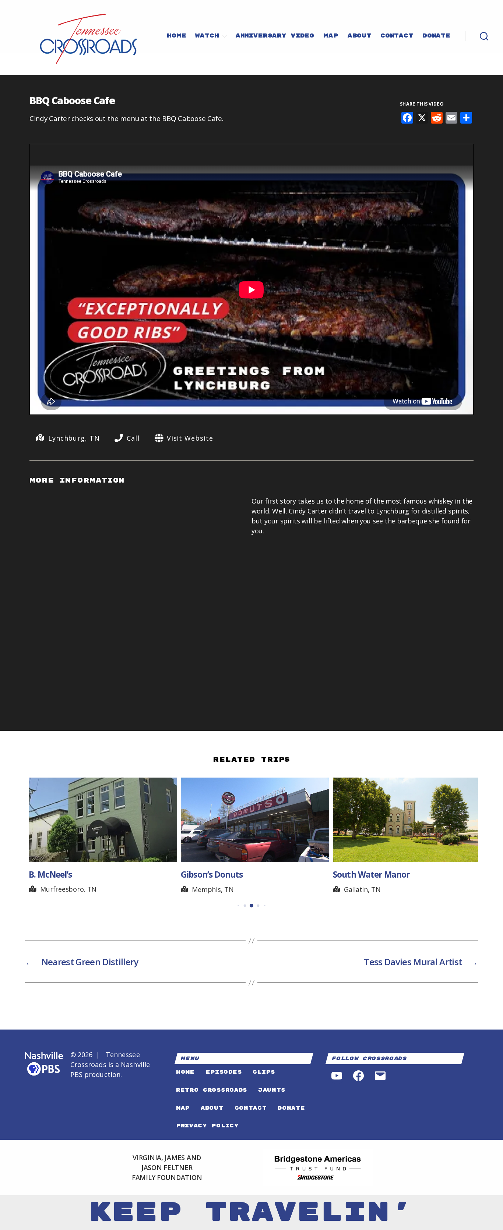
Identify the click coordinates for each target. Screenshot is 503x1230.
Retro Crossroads (211, 1090)
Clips (264, 1072)
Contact (396, 36)
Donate (436, 36)
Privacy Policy (207, 1126)
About (359, 36)
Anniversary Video (275, 36)
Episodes (224, 1072)
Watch (207, 36)
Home (176, 36)
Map (330, 36)
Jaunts (271, 1090)
